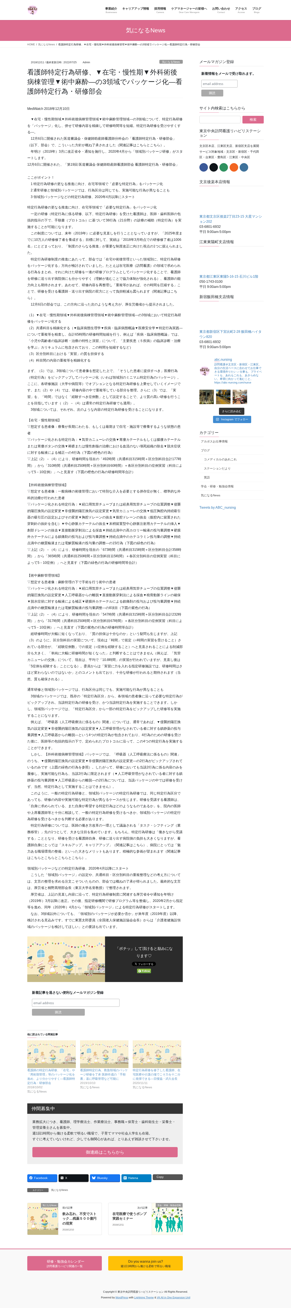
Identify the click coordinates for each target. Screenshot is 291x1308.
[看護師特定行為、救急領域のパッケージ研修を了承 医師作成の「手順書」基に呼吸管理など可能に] (104, 1054)
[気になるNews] (42, 1209)
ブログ (205, 450)
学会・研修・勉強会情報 (217, 486)
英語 (207, 477)
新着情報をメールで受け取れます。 (228, 73)
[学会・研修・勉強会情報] (167, 1211)
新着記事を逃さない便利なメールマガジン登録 (68, 992)
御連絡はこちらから (105, 1152)
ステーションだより (217, 468)
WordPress (121, 1297)
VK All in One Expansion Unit (173, 1297)
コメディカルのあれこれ (220, 459)
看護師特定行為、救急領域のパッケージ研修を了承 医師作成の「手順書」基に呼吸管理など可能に (104, 1074)
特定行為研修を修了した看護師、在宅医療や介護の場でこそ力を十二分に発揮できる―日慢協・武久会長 (156, 1074)
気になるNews (171, 61)
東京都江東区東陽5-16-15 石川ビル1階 (228, 276)
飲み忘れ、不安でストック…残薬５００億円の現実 (79, 1218)
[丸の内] (206, 397)
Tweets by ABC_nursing (217, 507)
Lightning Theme (144, 1297)
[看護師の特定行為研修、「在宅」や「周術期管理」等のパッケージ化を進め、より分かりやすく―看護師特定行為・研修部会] (51, 1054)
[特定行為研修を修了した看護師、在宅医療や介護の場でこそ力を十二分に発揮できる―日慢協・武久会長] (157, 1054)
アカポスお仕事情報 (214, 441)
